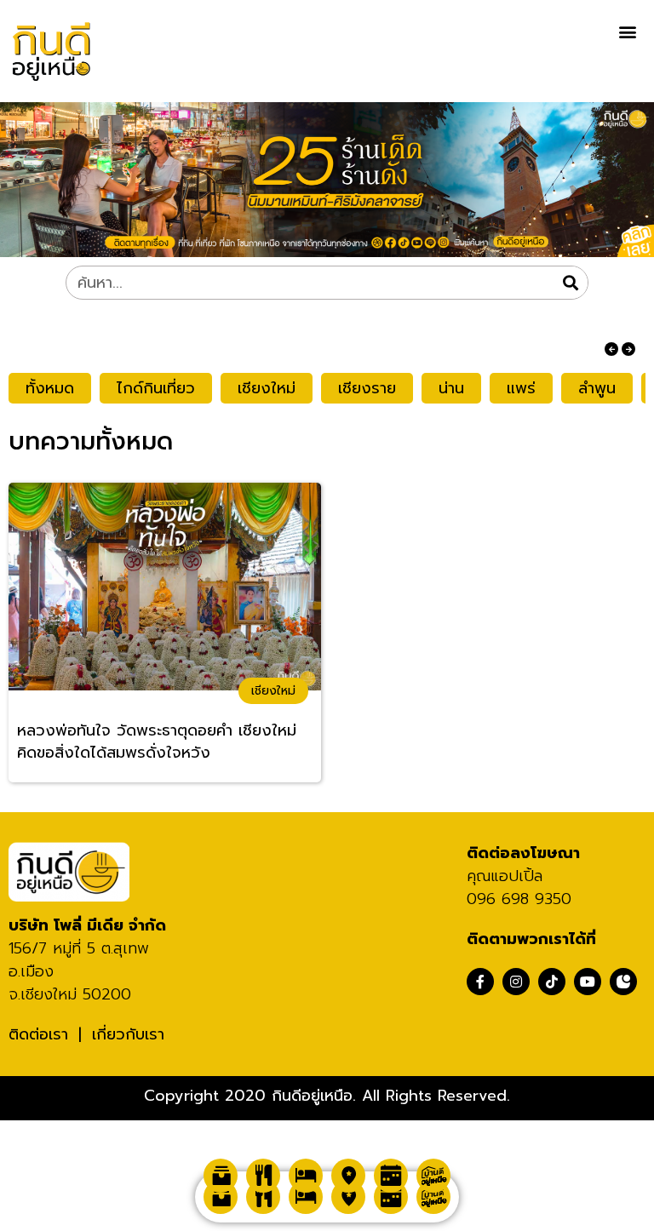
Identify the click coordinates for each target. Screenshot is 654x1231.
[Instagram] (516, 981)
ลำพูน (597, 388)
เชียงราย (367, 388)
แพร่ (521, 388)
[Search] (571, 282)
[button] (627, 31)
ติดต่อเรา (38, 1034)
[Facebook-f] (480, 981)
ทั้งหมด (50, 388)
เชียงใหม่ (266, 388)
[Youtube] (587, 981)
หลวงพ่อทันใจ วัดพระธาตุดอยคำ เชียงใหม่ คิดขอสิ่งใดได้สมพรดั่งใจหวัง (156, 741)
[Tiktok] (551, 981)
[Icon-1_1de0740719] (623, 981)
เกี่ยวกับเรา (128, 1034)
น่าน (451, 388)
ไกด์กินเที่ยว (156, 388)
